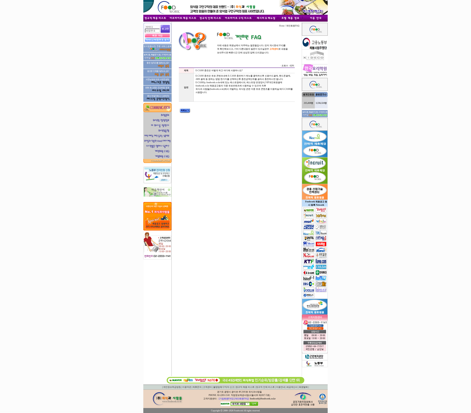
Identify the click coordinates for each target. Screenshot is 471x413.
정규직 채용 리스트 (245, 387)
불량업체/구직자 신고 (223, 387)
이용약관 (186, 387)
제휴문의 (197, 387)
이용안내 (280, 387)
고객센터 (207, 387)
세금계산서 (292, 387)
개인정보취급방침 (172, 387)
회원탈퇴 (303, 387)
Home (281, 25)
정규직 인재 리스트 (265, 387)
